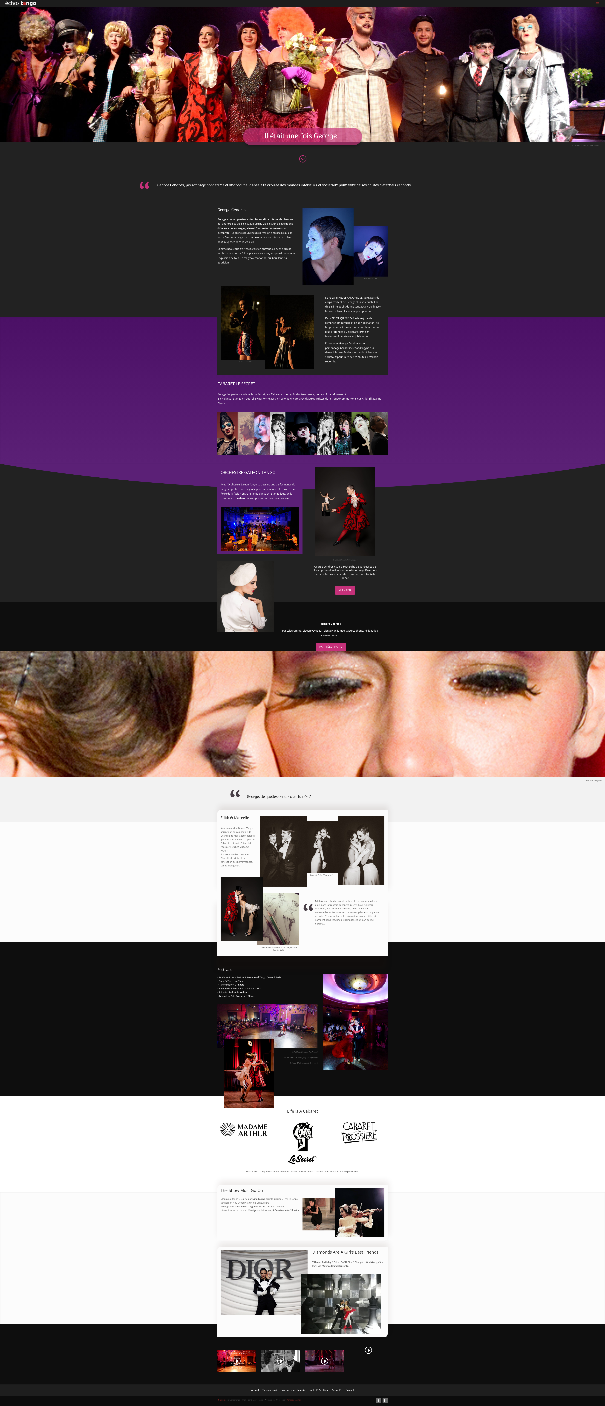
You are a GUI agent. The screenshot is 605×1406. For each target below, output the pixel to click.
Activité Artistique (319, 1390)
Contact (350, 1390)
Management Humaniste (294, 1390)
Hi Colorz (221, 1400)
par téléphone (330, 646)
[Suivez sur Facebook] (378, 1400)
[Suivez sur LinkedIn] (385, 1400)
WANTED (345, 590)
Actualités (337, 1390)
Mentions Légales (293, 1400)
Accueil (255, 1390)
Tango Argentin (270, 1390)
